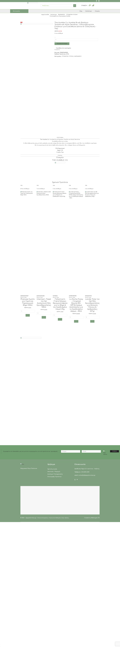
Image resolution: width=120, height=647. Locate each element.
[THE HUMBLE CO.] (60, 167)
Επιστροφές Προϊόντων (54, 476)
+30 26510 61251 (85, 472)
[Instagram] (99, 1)
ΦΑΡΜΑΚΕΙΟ (61, 14)
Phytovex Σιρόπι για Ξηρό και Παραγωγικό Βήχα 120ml (28, 302)
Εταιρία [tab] (60, 155)
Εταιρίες (97, 11)
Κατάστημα (88, 11)
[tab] (60, 137)
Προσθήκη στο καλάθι (62, 43)
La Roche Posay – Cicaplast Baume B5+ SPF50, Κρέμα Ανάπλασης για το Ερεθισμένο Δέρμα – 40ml (76, 305)
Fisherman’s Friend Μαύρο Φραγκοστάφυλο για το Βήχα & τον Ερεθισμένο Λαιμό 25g (60, 304)
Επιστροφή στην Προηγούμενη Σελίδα (60, 16)
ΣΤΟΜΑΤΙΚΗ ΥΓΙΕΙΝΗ (71, 14)
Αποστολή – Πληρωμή (54, 471)
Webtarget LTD (95, 517)
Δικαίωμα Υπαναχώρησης (55, 474)
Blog (81, 11)
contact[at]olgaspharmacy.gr (86, 475)
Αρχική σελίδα (45, 14)
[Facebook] (96, 1)
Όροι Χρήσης (105, 453)
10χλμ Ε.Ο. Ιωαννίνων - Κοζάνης (90, 468)
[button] (28, 315)
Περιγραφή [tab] (60, 137)
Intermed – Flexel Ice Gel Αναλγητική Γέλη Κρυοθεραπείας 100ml (44, 303)
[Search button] (74, 5)
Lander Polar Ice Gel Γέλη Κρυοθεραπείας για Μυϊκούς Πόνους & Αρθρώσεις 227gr (92, 305)
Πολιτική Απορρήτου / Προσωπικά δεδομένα (49, 517)
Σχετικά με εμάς (52, 469)
